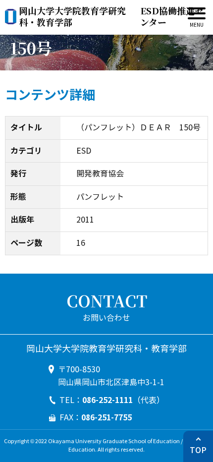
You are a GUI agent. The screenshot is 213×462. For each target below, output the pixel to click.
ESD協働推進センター (111, 16)
